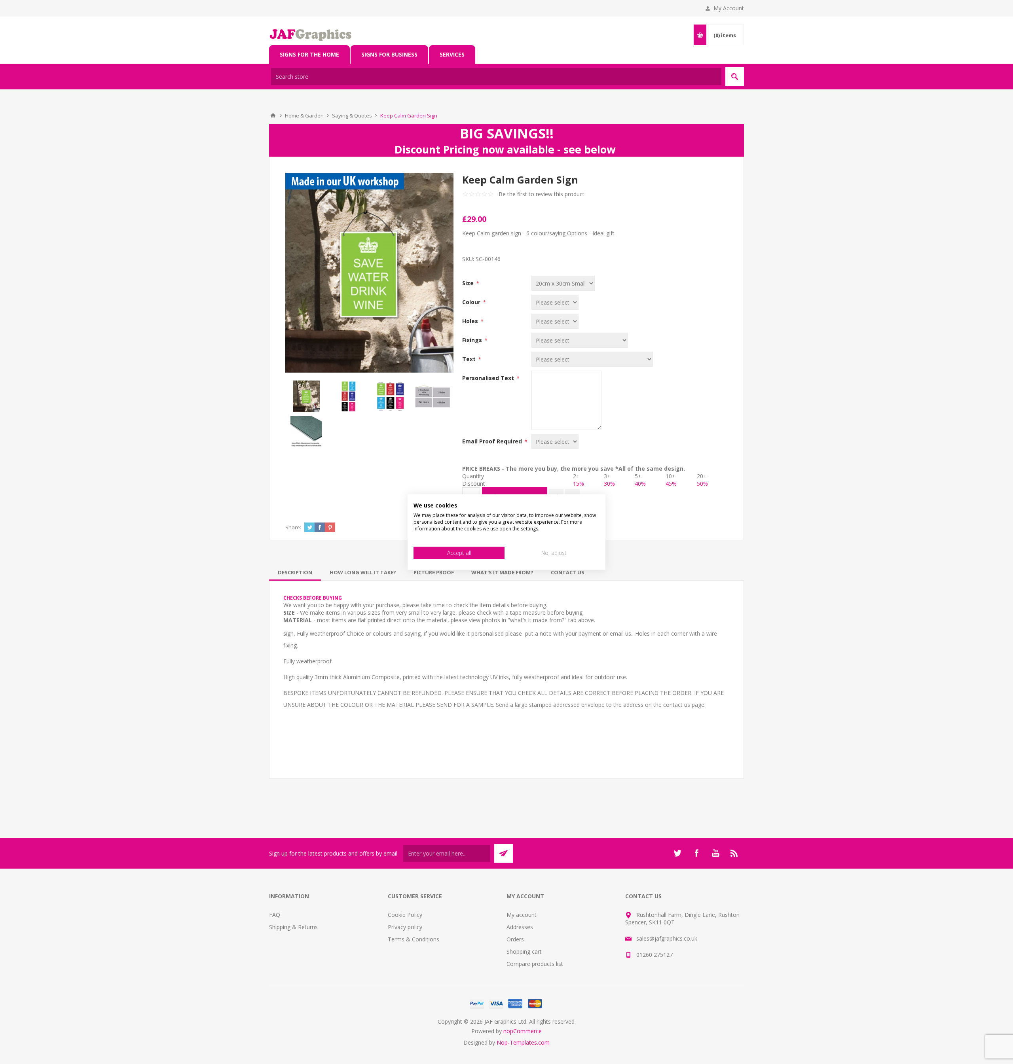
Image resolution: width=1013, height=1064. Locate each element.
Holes (471, 321)
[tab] (295, 572)
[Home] (273, 115)
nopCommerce (522, 1031)
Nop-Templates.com (523, 1042)
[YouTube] (715, 853)
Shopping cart (524, 951)
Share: (293, 527)
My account (521, 914)
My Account (728, 8)
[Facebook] (696, 853)
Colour (472, 302)
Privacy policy (405, 927)
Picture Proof (434, 572)
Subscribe (503, 853)
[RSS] (734, 853)
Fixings (473, 340)
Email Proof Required (493, 441)
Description (295, 572)
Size (468, 283)
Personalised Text (489, 378)
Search (734, 76)
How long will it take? (363, 572)
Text (469, 359)
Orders (515, 939)
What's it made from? (502, 572)
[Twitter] (677, 853)
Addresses (519, 927)
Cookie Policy (405, 914)
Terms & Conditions (413, 939)
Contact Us (567, 572)
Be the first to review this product (541, 194)
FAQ (274, 914)
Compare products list (534, 963)
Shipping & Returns (293, 927)
